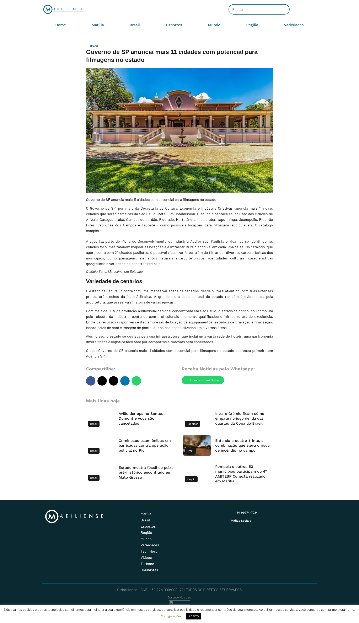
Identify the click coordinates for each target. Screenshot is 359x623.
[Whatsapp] (312, 9)
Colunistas (149, 570)
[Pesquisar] (284, 9)
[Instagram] (294, 9)
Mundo (214, 25)
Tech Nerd (149, 551)
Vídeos (146, 557)
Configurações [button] (171, 616)
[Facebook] (300, 9)
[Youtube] (306, 9)
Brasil (135, 25)
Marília (98, 25)
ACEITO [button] (194, 616)
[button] (90, 381)
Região (252, 25)
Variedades (294, 25)
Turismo (147, 563)
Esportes (174, 25)
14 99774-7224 (247, 512)
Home (60, 25)
